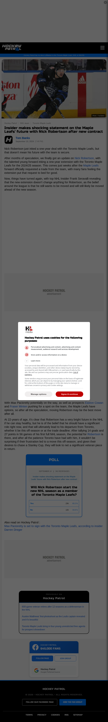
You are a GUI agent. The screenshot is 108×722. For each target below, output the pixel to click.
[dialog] (54, 361)
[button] (54, 361)
